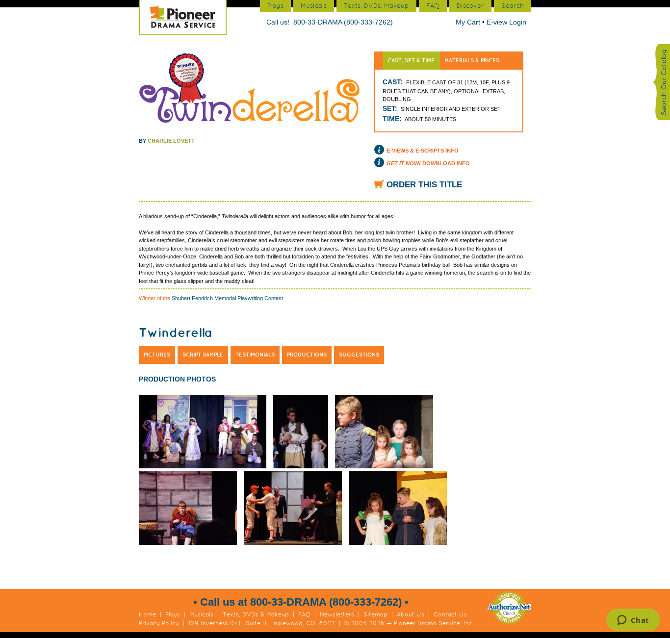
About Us (410, 614)
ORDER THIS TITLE (424, 184)
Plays (172, 614)
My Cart (469, 22)
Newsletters (337, 614)
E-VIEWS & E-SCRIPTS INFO (423, 150)
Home (147, 614)
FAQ (304, 614)
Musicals (201, 614)
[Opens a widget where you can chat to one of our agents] (633, 621)
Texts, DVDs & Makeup (256, 614)
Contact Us (450, 614)
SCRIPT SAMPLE (202, 354)
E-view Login (506, 22)
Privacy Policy (159, 623)
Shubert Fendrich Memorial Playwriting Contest (227, 298)
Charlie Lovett (171, 141)
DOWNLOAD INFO (428, 163)
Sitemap (375, 614)
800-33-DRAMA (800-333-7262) (343, 22)
